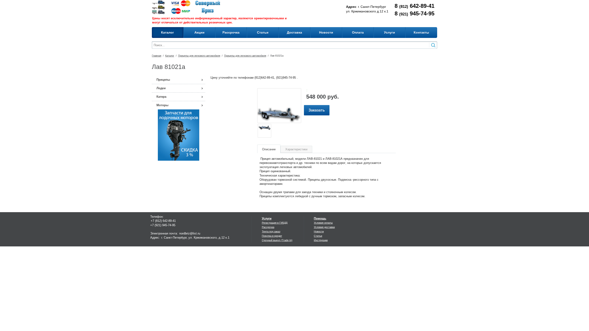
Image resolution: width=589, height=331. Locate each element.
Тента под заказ (271, 231)
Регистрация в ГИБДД (274, 222)
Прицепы (163, 79)
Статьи (318, 235)
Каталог (169, 55)
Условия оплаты (323, 222)
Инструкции (321, 240)
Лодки (161, 88)
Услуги (266, 218)
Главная (156, 55)
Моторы (162, 105)
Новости (319, 231)
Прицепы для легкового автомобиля (199, 55)
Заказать (317, 110)
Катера (161, 96)
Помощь (320, 218)
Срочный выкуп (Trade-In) (277, 240)
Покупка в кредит (272, 235)
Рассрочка (268, 227)
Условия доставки (324, 227)
